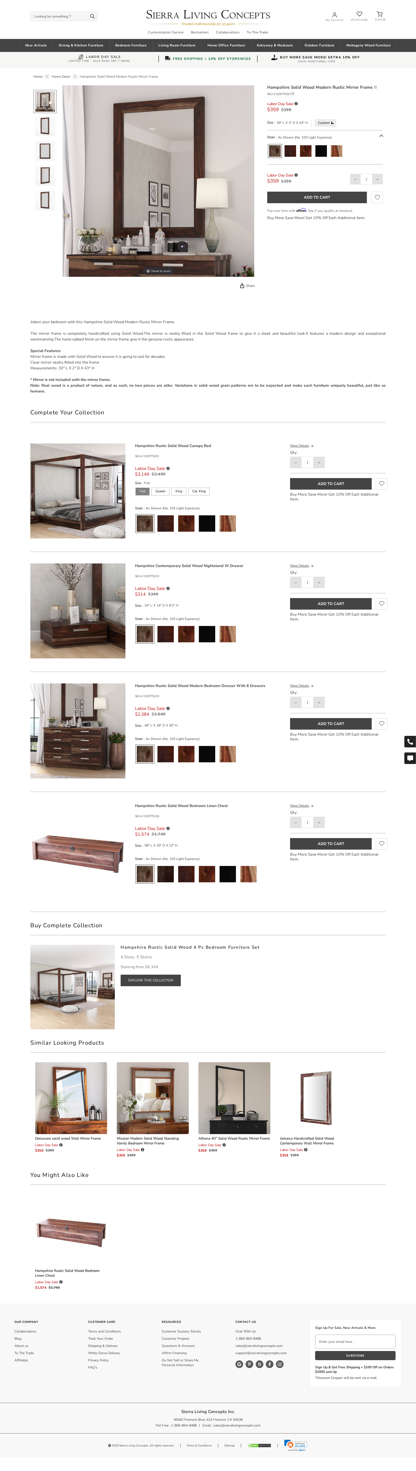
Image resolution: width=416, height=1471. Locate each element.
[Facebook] (269, 1364)
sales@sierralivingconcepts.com (259, 1346)
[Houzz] (259, 1364)
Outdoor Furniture (320, 45)
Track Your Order (100, 1338)
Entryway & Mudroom (275, 45)
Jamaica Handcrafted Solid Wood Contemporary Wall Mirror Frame (307, 1141)
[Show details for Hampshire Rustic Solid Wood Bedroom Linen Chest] (71, 1230)
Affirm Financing (174, 1353)
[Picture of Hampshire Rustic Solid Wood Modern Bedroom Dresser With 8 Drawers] (77, 730)
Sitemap (229, 1445)
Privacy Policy (98, 1360)
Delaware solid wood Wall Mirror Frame (68, 1138)
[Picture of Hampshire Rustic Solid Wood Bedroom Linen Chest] (77, 850)
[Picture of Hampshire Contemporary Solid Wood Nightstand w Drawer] (77, 610)
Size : (271, 122)
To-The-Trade (257, 32)
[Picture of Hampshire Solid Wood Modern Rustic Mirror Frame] (45, 101)
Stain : (272, 137)
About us (21, 1346)
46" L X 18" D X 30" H (161, 725)
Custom (324, 122)
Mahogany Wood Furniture (368, 45)
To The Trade (24, 1353)
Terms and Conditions (104, 1331)
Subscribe (355, 1355)
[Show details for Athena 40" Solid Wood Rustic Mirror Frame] (234, 1098)
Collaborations (228, 32)
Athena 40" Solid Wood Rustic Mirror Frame (234, 1138)
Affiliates (21, 1360)
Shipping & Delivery (103, 1346)
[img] (241, 286)
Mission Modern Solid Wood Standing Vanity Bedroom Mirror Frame (148, 1141)
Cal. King (199, 491)
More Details (299, 445)
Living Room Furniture (177, 45)
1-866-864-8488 (248, 1338)
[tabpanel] (208, 356)
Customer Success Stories (181, 1331)
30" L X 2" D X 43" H (292, 122)
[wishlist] (377, 197)
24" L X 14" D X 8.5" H (161, 605)
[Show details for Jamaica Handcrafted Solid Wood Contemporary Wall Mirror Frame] (316, 1098)
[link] (296, 1445)
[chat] (410, 758)
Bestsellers (200, 32)
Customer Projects (175, 1338)
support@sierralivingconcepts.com (261, 1353)
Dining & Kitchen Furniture (81, 45)
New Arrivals (36, 45)
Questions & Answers (178, 1346)
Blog (17, 1338)
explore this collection (150, 980)
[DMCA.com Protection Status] (259, 1445)
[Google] (239, 1364)
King (179, 491)
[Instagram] (280, 1364)
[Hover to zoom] (158, 181)
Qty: (293, 453)
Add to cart (317, 197)
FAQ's (92, 1367)
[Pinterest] (249, 1364)
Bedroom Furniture (131, 45)
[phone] (410, 742)
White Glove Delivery (104, 1353)
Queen (160, 491)
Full (142, 491)
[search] (63, 16)
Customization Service (166, 32)
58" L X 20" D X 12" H (161, 845)
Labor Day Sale (103, 57)
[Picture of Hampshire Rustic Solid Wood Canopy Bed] (77, 490)
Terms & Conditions (199, 1445)
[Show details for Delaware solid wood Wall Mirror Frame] (71, 1098)
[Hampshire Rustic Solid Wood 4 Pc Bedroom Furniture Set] (72, 987)
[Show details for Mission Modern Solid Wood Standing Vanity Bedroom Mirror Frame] (153, 1098)
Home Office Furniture (226, 45)
